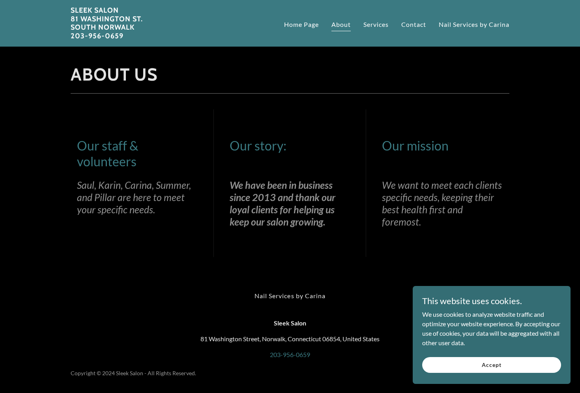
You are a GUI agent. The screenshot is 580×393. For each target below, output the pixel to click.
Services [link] (376, 24)
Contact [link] (413, 24)
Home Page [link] (301, 24)
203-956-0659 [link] (290, 354)
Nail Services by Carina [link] (474, 24)
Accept (491, 364)
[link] (107, 35)
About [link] (341, 24)
